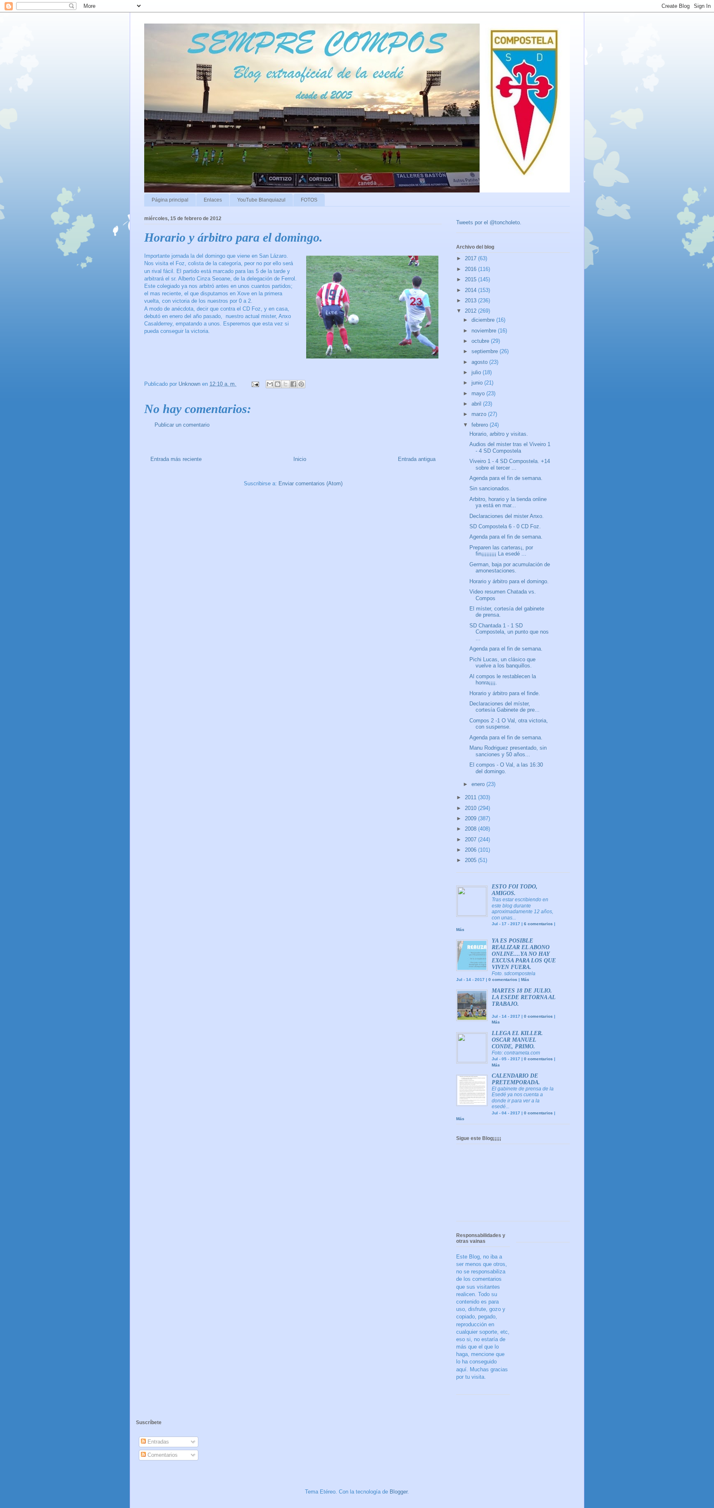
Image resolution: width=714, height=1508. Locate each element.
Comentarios (162, 1455)
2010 (471, 808)
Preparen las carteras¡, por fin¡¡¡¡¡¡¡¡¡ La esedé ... (501, 550)
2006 (471, 850)
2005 (471, 860)
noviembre (484, 331)
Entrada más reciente (176, 459)
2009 (471, 818)
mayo (478, 393)
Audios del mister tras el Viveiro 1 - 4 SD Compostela (509, 447)
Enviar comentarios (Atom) (310, 483)
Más (460, 929)
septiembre (485, 351)
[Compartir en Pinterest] (301, 384)
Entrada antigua (417, 459)
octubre (481, 341)
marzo (479, 414)
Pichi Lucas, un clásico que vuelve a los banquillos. (502, 662)
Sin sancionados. (490, 488)
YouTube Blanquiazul (261, 200)
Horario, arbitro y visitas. (498, 434)
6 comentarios (538, 923)
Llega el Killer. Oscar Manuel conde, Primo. (517, 1040)
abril (477, 404)
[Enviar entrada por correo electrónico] (255, 384)
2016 (471, 269)
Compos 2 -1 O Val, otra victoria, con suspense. (508, 723)
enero (478, 784)
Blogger (398, 1492)
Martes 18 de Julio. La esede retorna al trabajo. (523, 997)
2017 (471, 258)
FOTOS (309, 200)
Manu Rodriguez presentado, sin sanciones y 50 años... (508, 751)
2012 (471, 311)
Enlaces (213, 200)
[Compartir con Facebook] (293, 384)
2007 (471, 839)
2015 (471, 279)
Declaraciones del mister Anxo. (506, 516)
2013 (471, 300)
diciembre (483, 320)
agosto (480, 362)
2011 (471, 797)
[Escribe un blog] (278, 384)
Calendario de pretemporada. (516, 1079)
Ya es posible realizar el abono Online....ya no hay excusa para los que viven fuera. (524, 954)
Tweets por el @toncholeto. (488, 222)
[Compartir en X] (285, 384)
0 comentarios (502, 979)
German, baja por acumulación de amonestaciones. (509, 567)
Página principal (170, 200)
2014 (471, 290)
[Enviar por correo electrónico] (270, 384)
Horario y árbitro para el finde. (504, 693)
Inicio (299, 459)
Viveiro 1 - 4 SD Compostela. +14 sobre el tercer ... (509, 464)
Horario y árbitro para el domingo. (509, 581)
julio (477, 372)
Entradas (157, 1442)
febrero (480, 425)
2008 (471, 829)
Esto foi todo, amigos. (515, 889)
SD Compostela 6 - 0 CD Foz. (505, 526)
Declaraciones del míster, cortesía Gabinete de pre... (504, 707)
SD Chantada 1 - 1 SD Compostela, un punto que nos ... (509, 631)
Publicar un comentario (182, 425)
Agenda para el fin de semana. (506, 478)
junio (477, 383)
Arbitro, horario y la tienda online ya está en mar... (508, 502)
